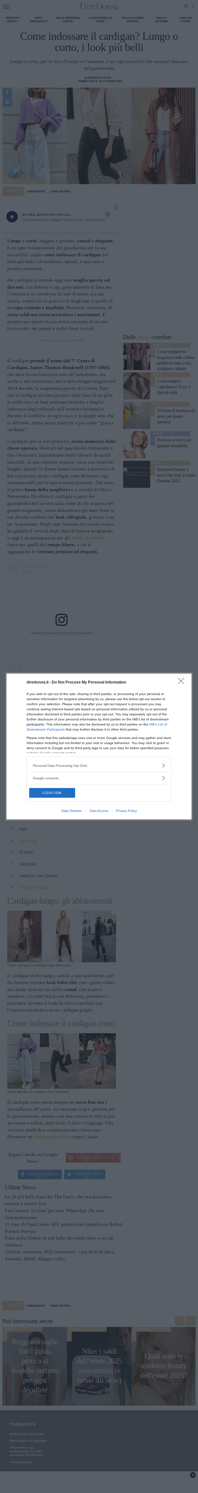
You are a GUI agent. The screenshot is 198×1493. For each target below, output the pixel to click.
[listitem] (99, 765)
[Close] (182, 682)
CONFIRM (52, 793)
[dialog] (99, 746)
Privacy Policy (126, 811)
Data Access (99, 811)
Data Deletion (71, 811)
